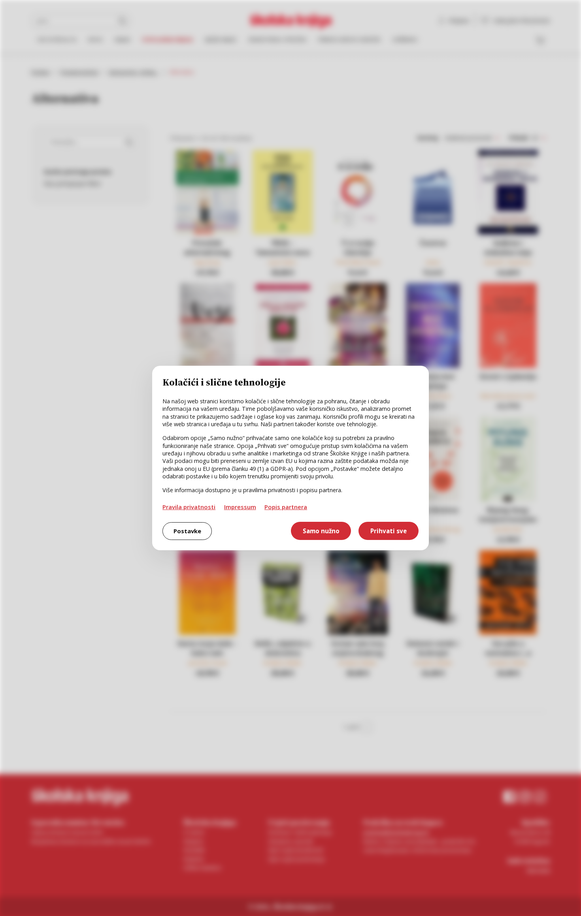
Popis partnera (285, 507)
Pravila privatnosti (188, 507)
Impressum (240, 507)
